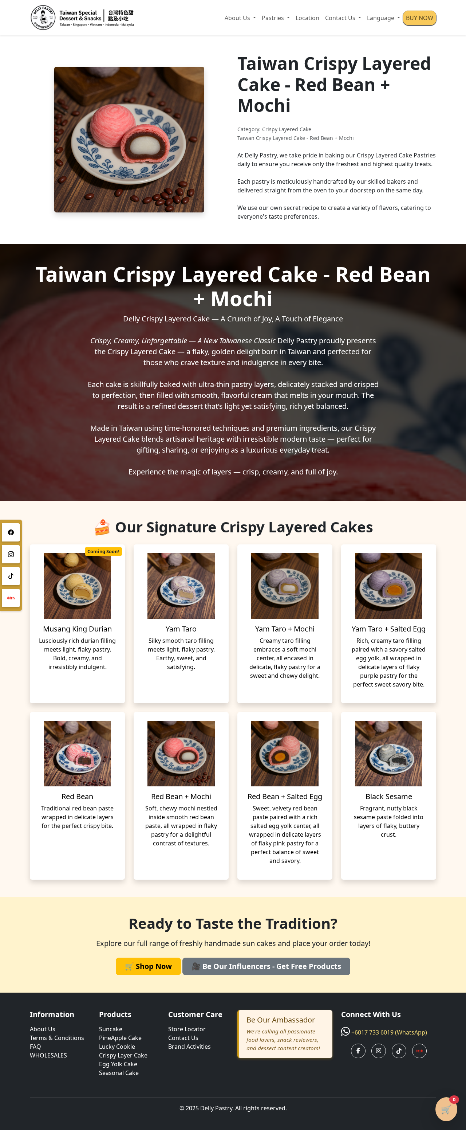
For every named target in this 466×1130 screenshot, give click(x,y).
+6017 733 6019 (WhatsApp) (389, 1032)
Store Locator (187, 1029)
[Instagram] (11, 554)
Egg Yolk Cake (118, 1064)
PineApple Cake (120, 1038)
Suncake (110, 1029)
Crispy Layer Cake (123, 1055)
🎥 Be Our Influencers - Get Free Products (266, 966)
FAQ (35, 1047)
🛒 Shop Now (148, 966)
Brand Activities (189, 1047)
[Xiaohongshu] (11, 598)
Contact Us (183, 1038)
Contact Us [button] (341, 18)
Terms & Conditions (57, 1038)
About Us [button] (238, 18)
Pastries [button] (273, 18)
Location (307, 18)
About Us (42, 1029)
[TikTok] (11, 576)
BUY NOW (419, 18)
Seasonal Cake (119, 1073)
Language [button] (381, 18)
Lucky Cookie (117, 1047)
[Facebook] (11, 532)
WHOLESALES (48, 1055)
